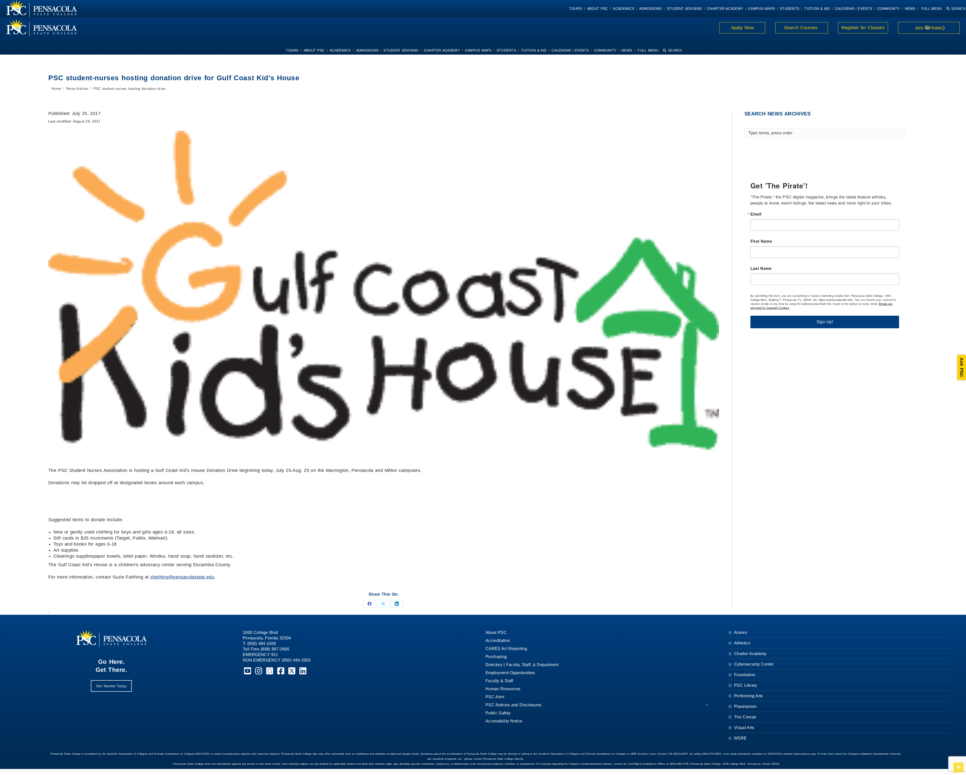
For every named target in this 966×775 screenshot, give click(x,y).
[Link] (38, 27)
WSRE (740, 738)
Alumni (740, 632)
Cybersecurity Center (754, 664)
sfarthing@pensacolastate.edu (182, 577)
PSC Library (745, 685)
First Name (761, 241)
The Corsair (745, 717)
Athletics (742, 643)
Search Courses (801, 27)
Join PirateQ (929, 27)
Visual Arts (744, 727)
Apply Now (742, 27)
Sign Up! (825, 322)
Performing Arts (748, 696)
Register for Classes (862, 27)
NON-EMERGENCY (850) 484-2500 (277, 660)
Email (755, 214)
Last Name (761, 268)
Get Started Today (111, 686)
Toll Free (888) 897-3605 (266, 649)
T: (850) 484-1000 (259, 643)
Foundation (744, 675)
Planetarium (745, 706)
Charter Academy (750, 653)
